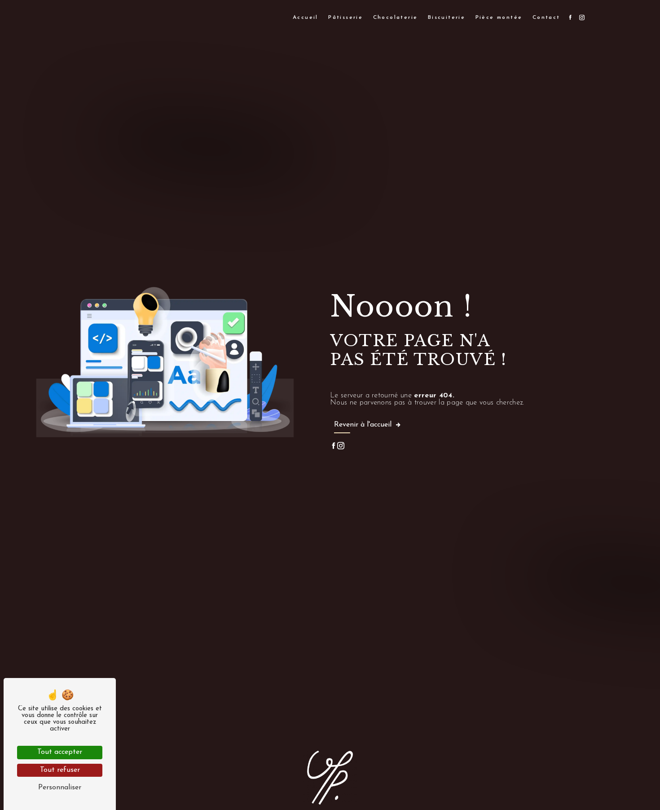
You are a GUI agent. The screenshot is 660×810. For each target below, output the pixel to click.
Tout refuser (60, 770)
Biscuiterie (446, 17)
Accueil (305, 17)
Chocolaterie (395, 17)
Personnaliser (59, 787)
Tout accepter (59, 752)
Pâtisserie (345, 17)
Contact (546, 17)
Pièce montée (499, 17)
